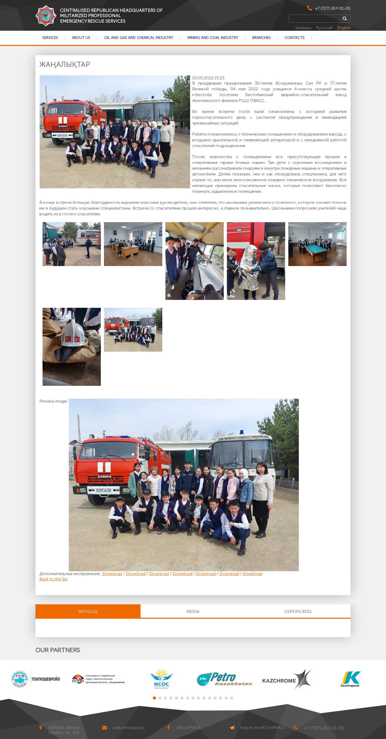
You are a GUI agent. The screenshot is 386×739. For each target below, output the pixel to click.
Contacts (295, 38)
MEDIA (192, 611)
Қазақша (303, 27)
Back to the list (53, 578)
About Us (81, 38)
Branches (261, 38)
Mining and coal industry (212, 38)
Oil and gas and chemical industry (138, 38)
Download (112, 573)
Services (50, 38)
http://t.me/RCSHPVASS (262, 727)
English (344, 27)
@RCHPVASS (188, 727)
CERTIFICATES (298, 611)
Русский (324, 27)
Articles (88, 611)
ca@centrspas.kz (127, 727)
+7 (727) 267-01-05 (333, 8)
